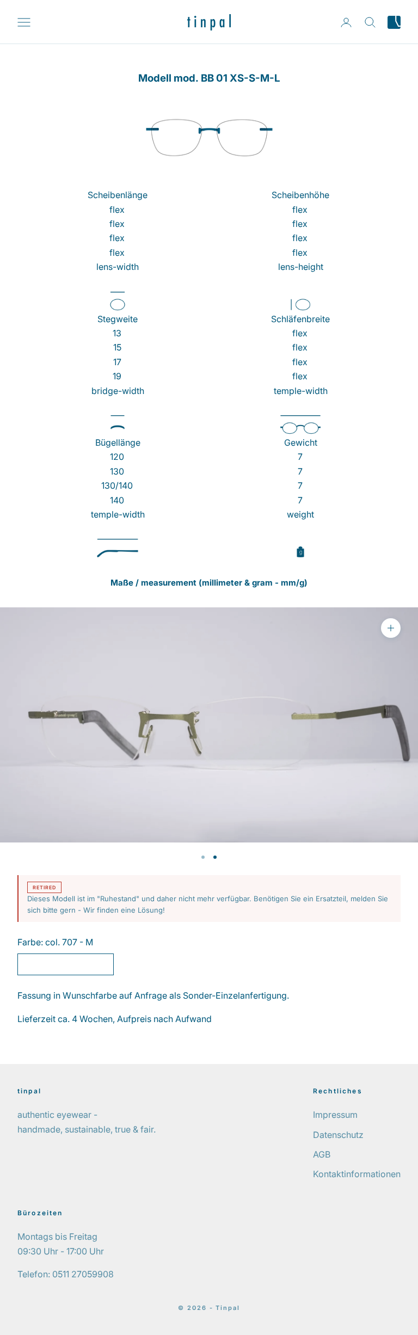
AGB (321, 1154)
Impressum (335, 1114)
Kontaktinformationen (357, 1173)
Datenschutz (338, 1134)
